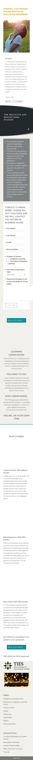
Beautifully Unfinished (11, 742)
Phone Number (12, 249)
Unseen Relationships (11, 745)
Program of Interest (14, 256)
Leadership (7, 717)
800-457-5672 (15, 320)
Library (5, 711)
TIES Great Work (9, 724)
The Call (6, 752)
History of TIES (8, 708)
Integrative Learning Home (13, 699)
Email (9, 242)
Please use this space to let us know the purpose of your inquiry (17, 281)
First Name (11, 228)
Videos (5, 721)
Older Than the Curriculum (13, 749)
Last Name (11, 235)
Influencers (7, 714)
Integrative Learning (17, 259)
